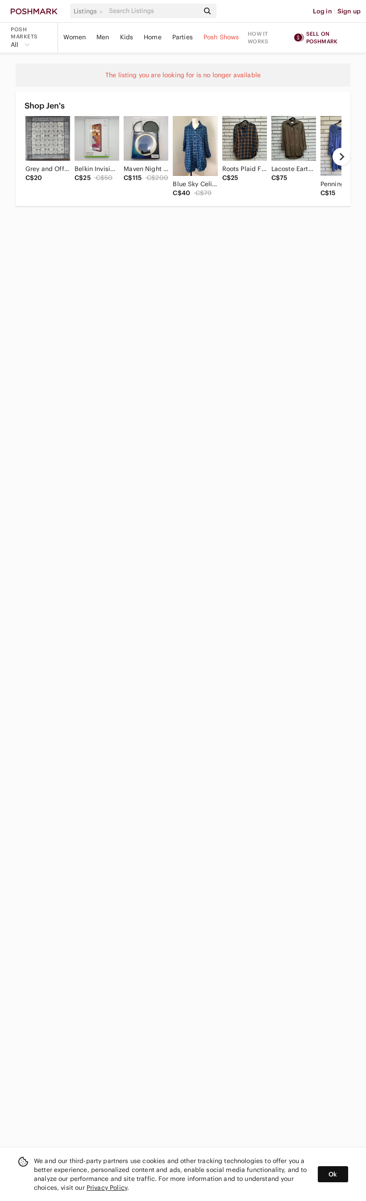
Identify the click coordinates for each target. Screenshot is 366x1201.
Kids (126, 37)
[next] (341, 157)
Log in (322, 11)
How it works (258, 37)
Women (74, 37)
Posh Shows (221, 37)
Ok (333, 1174)
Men (102, 37)
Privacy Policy (107, 1188)
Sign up (349, 11)
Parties (182, 37)
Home (153, 37)
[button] (90, 11)
